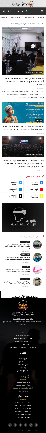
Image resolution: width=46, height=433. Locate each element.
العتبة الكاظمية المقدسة (23, 405)
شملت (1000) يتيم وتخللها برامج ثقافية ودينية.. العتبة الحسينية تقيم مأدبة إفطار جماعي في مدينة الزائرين (23, 128)
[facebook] (26, 11)
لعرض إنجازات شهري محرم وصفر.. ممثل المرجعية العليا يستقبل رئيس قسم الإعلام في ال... (17, 246)
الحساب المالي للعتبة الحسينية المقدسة (23, 347)
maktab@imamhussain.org (23, 338)
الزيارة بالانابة (23, 358)
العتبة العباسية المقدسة (23, 414)
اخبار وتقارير (39, 120)
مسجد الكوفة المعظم (23, 417)
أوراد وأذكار (23, 367)
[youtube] (18, 11)
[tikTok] (10, 425)
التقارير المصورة (25, 242)
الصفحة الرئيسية (35, 23)
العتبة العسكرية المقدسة (23, 411)
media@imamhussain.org (23, 341)
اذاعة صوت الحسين (23, 370)
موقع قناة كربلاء (23, 391)
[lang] (4, 11)
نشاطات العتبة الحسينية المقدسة (34, 72)
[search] (8, 11)
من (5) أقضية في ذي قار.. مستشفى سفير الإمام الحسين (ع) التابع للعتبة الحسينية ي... (16, 283)
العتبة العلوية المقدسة (23, 402)
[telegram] (20, 425)
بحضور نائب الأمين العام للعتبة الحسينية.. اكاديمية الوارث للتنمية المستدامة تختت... (17, 258)
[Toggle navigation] (41, 11)
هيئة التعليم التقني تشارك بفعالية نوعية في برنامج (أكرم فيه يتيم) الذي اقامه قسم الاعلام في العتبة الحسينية (24, 81)
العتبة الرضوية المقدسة (23, 408)
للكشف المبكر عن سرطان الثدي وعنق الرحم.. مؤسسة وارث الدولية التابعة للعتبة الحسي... (17, 270)
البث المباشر (23, 361)
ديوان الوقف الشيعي (23, 385)
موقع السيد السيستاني (23, 382)
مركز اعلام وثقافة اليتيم (18, 23)
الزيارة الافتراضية (23, 364)
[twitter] (22, 11)
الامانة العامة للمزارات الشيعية (23, 388)
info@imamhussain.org (23, 335)
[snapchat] (15, 425)
